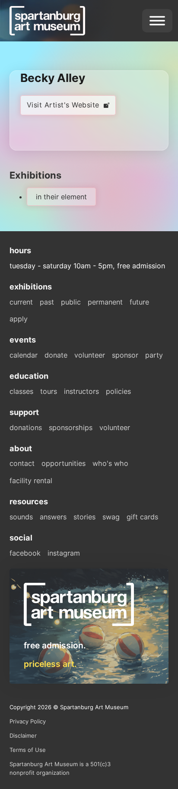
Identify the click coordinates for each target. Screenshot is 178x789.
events (23, 339)
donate (55, 355)
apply (19, 318)
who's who (110, 463)
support (24, 412)
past (47, 302)
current (21, 302)
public (71, 302)
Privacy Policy (28, 721)
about (21, 448)
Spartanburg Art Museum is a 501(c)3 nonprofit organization (60, 768)
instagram (64, 553)
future (139, 302)
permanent (105, 302)
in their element (61, 196)
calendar (24, 355)
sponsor (125, 355)
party (154, 355)
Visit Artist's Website (63, 105)
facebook (25, 553)
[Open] (157, 20)
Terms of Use (28, 749)
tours (48, 391)
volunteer (89, 355)
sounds (21, 516)
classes (21, 391)
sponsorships (70, 427)
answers (53, 516)
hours (20, 250)
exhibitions (31, 286)
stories (84, 516)
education (29, 375)
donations (26, 427)
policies (118, 391)
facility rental (31, 480)
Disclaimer (23, 735)
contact (22, 463)
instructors (81, 391)
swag (111, 516)
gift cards (142, 516)
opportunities (63, 463)
